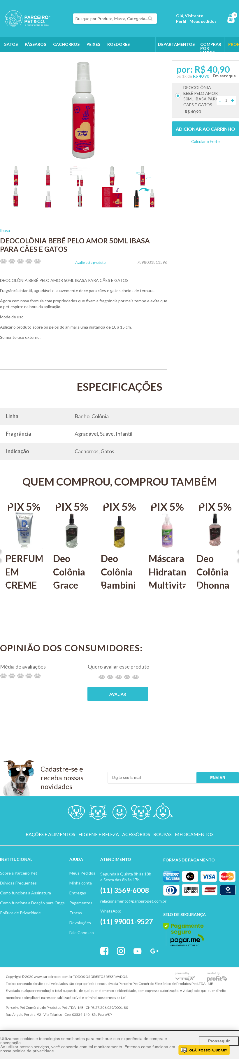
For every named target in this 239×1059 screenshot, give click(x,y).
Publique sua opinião (117, 694)
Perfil (181, 21)
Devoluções (80, 922)
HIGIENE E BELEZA (98, 834)
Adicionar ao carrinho (205, 129)
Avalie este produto (90, 262)
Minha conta (80, 882)
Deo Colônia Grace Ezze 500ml (69, 585)
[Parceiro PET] (25, 24)
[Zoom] (16, 184)
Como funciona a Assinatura (25, 892)
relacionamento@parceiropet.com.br (133, 901)
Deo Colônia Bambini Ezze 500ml (118, 585)
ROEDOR (141, 813)
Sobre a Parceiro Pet (18, 872)
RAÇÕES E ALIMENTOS (50, 834)
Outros (12, 58)
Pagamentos (80, 902)
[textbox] (115, 18)
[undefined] (83, 110)
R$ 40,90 (201, 76)
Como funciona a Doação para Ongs (32, 902)
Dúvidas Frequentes (18, 882)
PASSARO (119, 813)
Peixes (93, 44)
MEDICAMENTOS (194, 834)
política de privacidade (33, 1050)
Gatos (10, 44)
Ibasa (5, 230)
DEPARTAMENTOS (176, 44)
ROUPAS (162, 834)
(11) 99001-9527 (126, 921)
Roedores (118, 44)
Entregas (77, 892)
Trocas (75, 912)
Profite (217, 977)
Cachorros (66, 44)
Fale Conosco (81, 932)
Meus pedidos (203, 21)
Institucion (13, 859)
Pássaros (35, 44)
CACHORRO (76, 813)
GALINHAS (38, 58)
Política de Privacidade (20, 912)
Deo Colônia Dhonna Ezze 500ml (212, 585)
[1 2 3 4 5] (118, 677)
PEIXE (162, 813)
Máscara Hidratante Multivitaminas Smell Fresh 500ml (167, 591)
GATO (98, 813)
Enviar (217, 777)
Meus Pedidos (82, 872)
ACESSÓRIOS (136, 834)
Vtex (185, 977)
